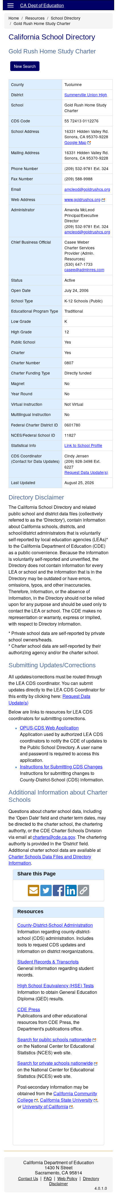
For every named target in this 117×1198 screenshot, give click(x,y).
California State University (66, 1100)
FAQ (48, 1178)
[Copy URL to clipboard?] (83, 890)
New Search (25, 66)
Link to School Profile (83, 445)
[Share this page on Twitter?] (46, 890)
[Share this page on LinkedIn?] (71, 890)
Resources (35, 18)
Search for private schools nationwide (55, 1063)
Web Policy (67, 1178)
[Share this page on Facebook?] (59, 890)
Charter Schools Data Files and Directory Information (50, 859)
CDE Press (28, 1009)
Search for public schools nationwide (54, 1039)
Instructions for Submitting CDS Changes (61, 766)
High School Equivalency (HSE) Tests (55, 985)
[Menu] (10, 5)
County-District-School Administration (55, 925)
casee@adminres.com (84, 269)
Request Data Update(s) (86, 472)
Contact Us (28, 1178)
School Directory (65, 18)
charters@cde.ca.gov (54, 837)
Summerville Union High (85, 94)
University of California (45, 1106)
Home (14, 18)
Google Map (75, 142)
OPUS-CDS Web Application (49, 727)
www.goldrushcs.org (82, 199)
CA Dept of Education (42, 5)
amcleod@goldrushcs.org (87, 189)
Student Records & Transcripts (48, 961)
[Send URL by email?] (34, 890)
